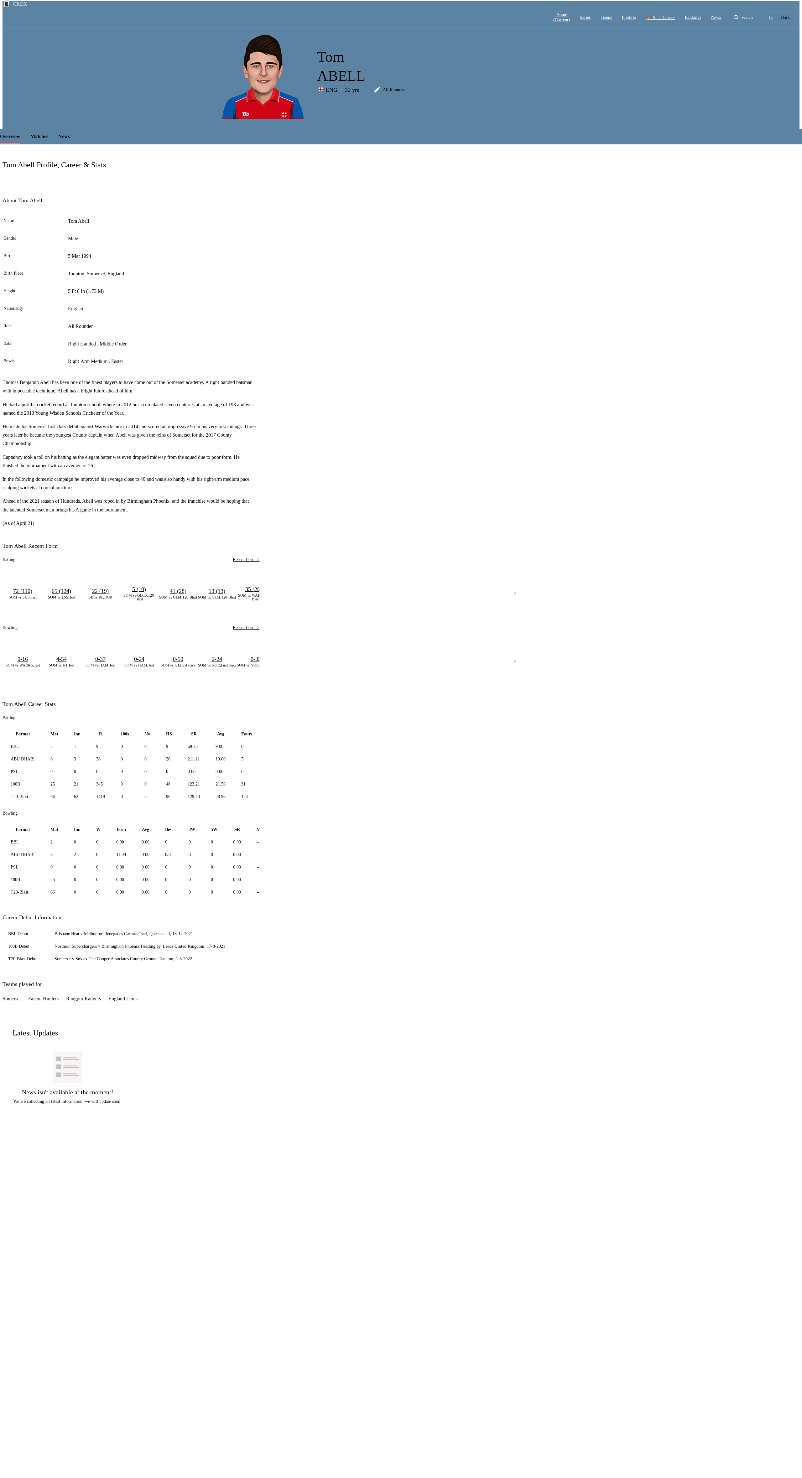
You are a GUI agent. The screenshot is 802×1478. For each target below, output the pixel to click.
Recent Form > (246, 559)
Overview (10, 136)
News (64, 136)
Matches (39, 136)
